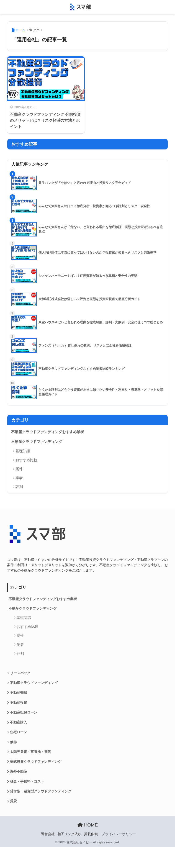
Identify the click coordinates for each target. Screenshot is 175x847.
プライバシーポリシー (119, 834)
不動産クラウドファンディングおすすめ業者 (47, 432)
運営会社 (48, 834)
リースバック (20, 673)
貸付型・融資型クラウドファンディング (41, 791)
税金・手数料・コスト (27, 781)
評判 (19, 487)
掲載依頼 (91, 834)
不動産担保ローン (23, 712)
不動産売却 (18, 692)
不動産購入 (18, 722)
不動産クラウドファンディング (36, 442)
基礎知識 (22, 451)
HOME (90, 824)
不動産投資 (18, 702)
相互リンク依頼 (69, 834)
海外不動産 (18, 771)
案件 (19, 469)
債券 (13, 742)
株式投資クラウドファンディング (35, 761)
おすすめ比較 (26, 460)
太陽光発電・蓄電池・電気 (30, 752)
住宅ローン (18, 732)
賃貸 (13, 801)
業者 (19, 478)
